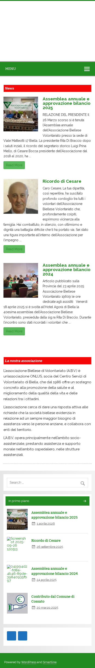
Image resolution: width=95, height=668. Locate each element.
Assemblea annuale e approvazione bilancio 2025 (66, 103)
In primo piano (19, 501)
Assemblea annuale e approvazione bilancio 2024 (66, 269)
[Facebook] (11, 635)
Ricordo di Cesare (62, 181)
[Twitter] (22, 635)
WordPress (28, 662)
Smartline (49, 662)
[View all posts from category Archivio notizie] (84, 501)
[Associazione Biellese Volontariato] (30, 31)
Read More (14, 165)
